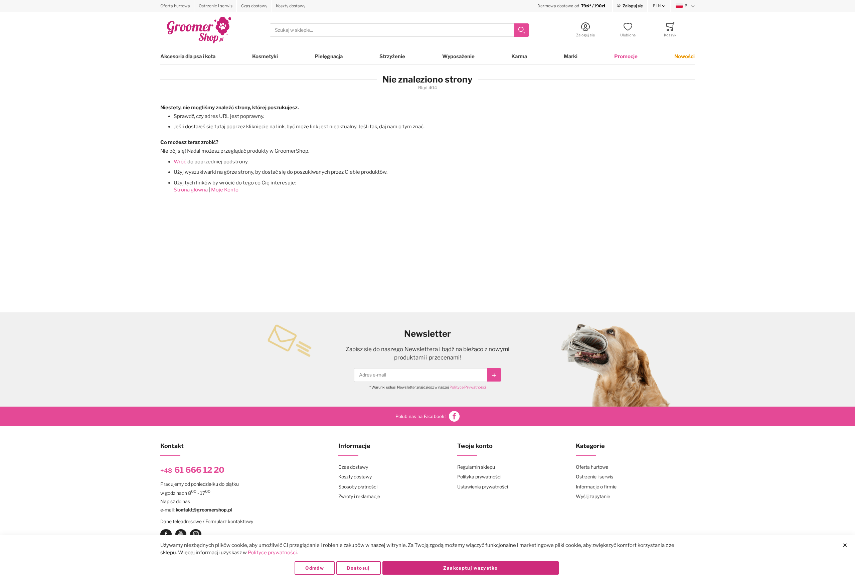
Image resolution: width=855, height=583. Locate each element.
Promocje (626, 56)
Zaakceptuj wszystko (470, 568)
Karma (519, 56)
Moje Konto (224, 190)
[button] (659, 6)
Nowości (684, 56)
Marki (570, 56)
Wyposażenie (458, 56)
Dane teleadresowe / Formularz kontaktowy (206, 521)
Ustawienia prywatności (482, 486)
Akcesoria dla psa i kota (187, 56)
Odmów (314, 568)
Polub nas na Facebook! (420, 416)
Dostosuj (358, 568)
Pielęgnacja (329, 56)
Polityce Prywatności (468, 387)
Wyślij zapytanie (593, 496)
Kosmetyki (265, 56)
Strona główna (191, 190)
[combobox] (399, 30)
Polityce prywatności (272, 553)
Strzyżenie (392, 56)
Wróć (180, 162)
